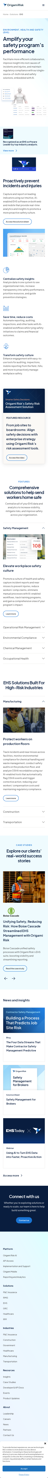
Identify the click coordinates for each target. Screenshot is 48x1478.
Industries (8, 1327)
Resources (9, 1370)
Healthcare (8, 1313)
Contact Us (8, 1435)
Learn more (11, 614)
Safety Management (15, 528)
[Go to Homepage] (13, 5)
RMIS (5, 1297)
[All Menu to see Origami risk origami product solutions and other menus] (43, 5)
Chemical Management (17, 648)
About (6, 1407)
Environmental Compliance (20, 637)
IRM (5, 1319)
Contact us (24, 1220)
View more (8, 150)
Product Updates (11, 1398)
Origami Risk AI (10, 1255)
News (6, 1424)
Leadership (8, 1413)
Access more (11, 1175)
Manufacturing (12, 701)
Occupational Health (16, 658)
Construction (11, 811)
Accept (24, 1468)
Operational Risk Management (22, 627)
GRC (5, 1308)
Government (9, 1345)
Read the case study (15, 968)
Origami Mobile (10, 1271)
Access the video (16, 457)
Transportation (12, 822)
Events (6, 1393)
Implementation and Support (16, 1266)
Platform (8, 1248)
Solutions (14, 14)
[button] (45, 1443)
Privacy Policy (24, 1475)
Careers (7, 1419)
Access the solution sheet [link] (17, 221)
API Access (8, 1260)
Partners (7, 1429)
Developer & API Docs (13, 1387)
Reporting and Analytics (14, 1277)
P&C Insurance (10, 1292)
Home (5, 14)
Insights (6, 1376)
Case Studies (9, 1382)
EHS (21, 14)
